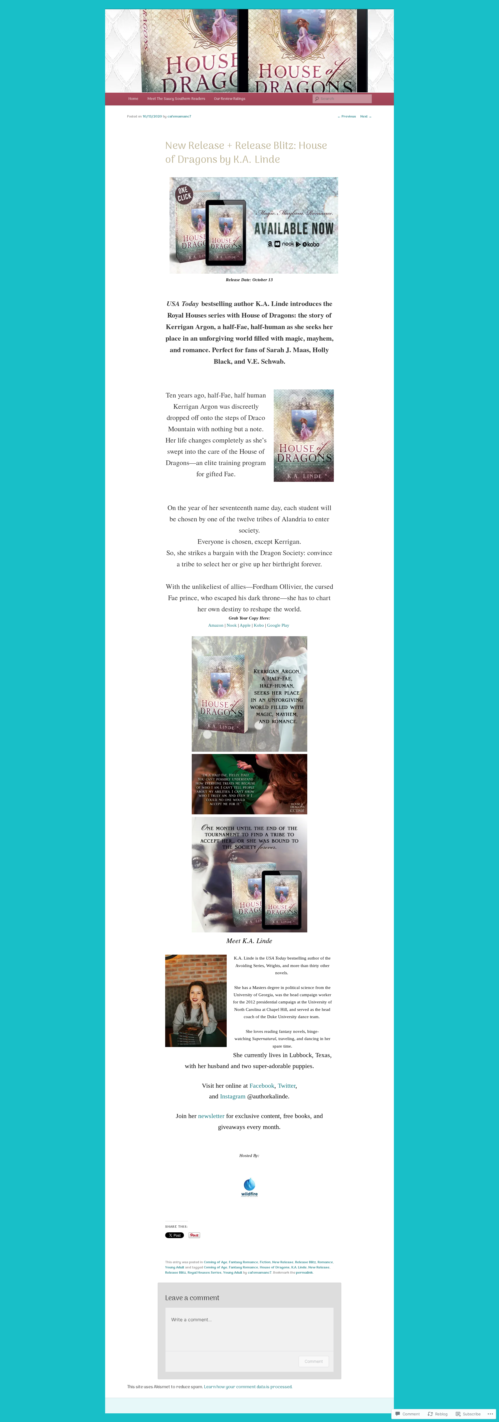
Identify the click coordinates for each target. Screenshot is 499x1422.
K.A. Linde (299, 1267)
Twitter (286, 1085)
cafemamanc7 (179, 117)
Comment (314, 1361)
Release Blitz (305, 1262)
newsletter (211, 1115)
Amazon (216, 625)
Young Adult (174, 1267)
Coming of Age (215, 1262)
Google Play (278, 625)
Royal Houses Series (204, 1273)
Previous (346, 117)
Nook (232, 625)
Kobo (259, 625)
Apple (245, 625)
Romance (325, 1262)
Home (133, 99)
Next (366, 117)
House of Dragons (275, 1267)
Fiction (265, 1262)
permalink (304, 1273)
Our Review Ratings (229, 99)
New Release (282, 1262)
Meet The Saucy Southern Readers (176, 99)
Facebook (262, 1085)
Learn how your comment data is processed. (248, 1387)
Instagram (232, 1096)
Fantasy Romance (243, 1262)
